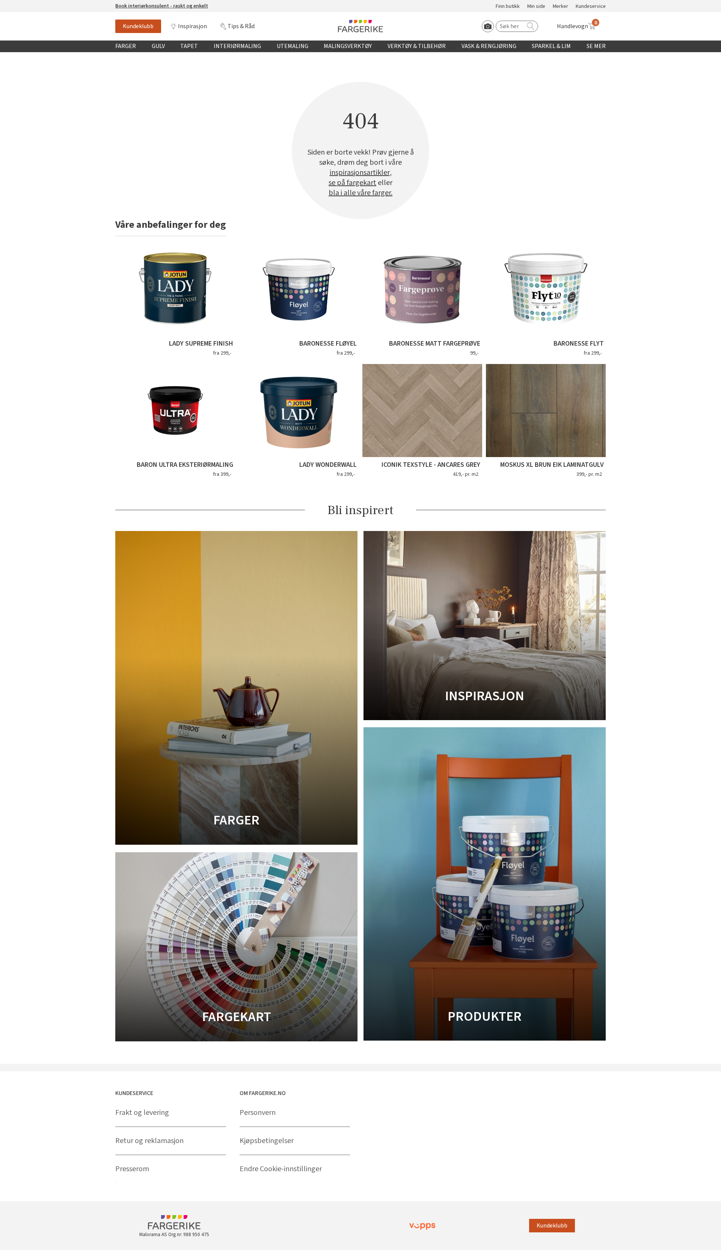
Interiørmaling (237, 46)
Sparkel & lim (551, 46)
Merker (560, 6)
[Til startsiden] (360, 26)
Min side (536, 6)
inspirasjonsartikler (360, 173)
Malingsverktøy (348, 46)
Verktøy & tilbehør (417, 46)
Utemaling (292, 46)
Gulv (158, 46)
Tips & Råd (241, 26)
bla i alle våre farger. (360, 193)
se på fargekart (352, 183)
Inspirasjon (192, 26)
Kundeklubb (138, 26)
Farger (125, 46)
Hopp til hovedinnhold (29, 4)
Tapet (189, 46)
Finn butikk (508, 6)
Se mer (596, 46)
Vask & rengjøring (489, 46)
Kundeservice (591, 6)
